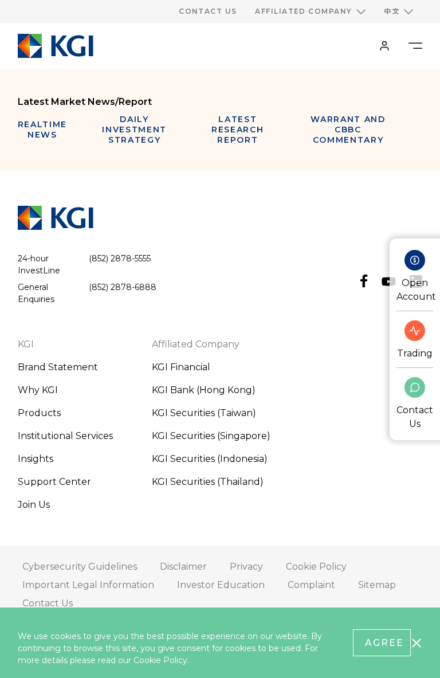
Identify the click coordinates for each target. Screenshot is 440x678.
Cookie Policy (160, 660)
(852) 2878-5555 (120, 258)
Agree (384, 642)
